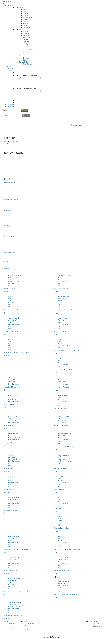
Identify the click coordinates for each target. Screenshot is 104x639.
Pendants (26, 13)
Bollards (25, 40)
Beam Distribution (10, 237)
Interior (21, 7)
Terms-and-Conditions (12, 625)
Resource (10, 68)
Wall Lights (26, 27)
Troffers (25, 9)
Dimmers (26, 58)
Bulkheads (26, 34)
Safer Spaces (27, 64)
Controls (21, 56)
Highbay (25, 23)
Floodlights (26, 36)
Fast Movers (8, 268)
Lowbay (25, 25)
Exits (24, 48)
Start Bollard (35, 122)
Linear (25, 19)
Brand (6, 261)
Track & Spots (27, 17)
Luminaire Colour (9, 252)
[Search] (24, 110)
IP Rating (7, 210)
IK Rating (7, 226)
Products (10, 5)
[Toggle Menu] (3, 3)
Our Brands (10, 105)
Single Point (27, 50)
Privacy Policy (12, 628)
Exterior (21, 30)
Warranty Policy (28, 627)
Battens (25, 11)
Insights (9, 66)
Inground (26, 42)
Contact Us (10, 107)
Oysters (25, 21)
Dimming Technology (11, 199)
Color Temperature (10, 182)
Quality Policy (29, 624)
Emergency (22, 46)
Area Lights (26, 38)
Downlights (26, 15)
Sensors (25, 60)
